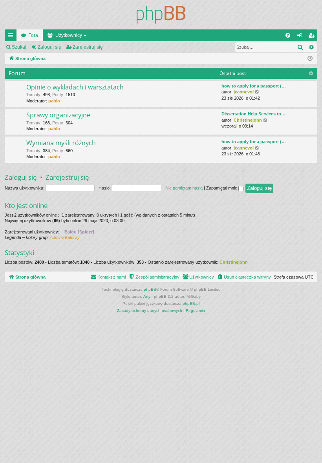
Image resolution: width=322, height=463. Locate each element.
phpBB (150, 289)
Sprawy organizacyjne (58, 115)
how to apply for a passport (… (253, 86)
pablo (54, 100)
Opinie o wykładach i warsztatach (75, 87)
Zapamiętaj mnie (222, 188)
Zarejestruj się (88, 47)
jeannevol (244, 91)
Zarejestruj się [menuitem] (313, 37)
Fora (33, 35)
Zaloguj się (49, 47)
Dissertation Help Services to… (253, 113)
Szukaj (19, 47)
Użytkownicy (68, 35)
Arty (146, 296)
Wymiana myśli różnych (61, 143)
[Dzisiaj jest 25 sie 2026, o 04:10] (310, 58)
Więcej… (12, 37)
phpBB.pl (191, 303)
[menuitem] (288, 35)
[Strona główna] (161, 14)
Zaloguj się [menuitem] (301, 37)
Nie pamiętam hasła (184, 188)
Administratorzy (65, 237)
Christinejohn (248, 120)
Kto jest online (26, 205)
